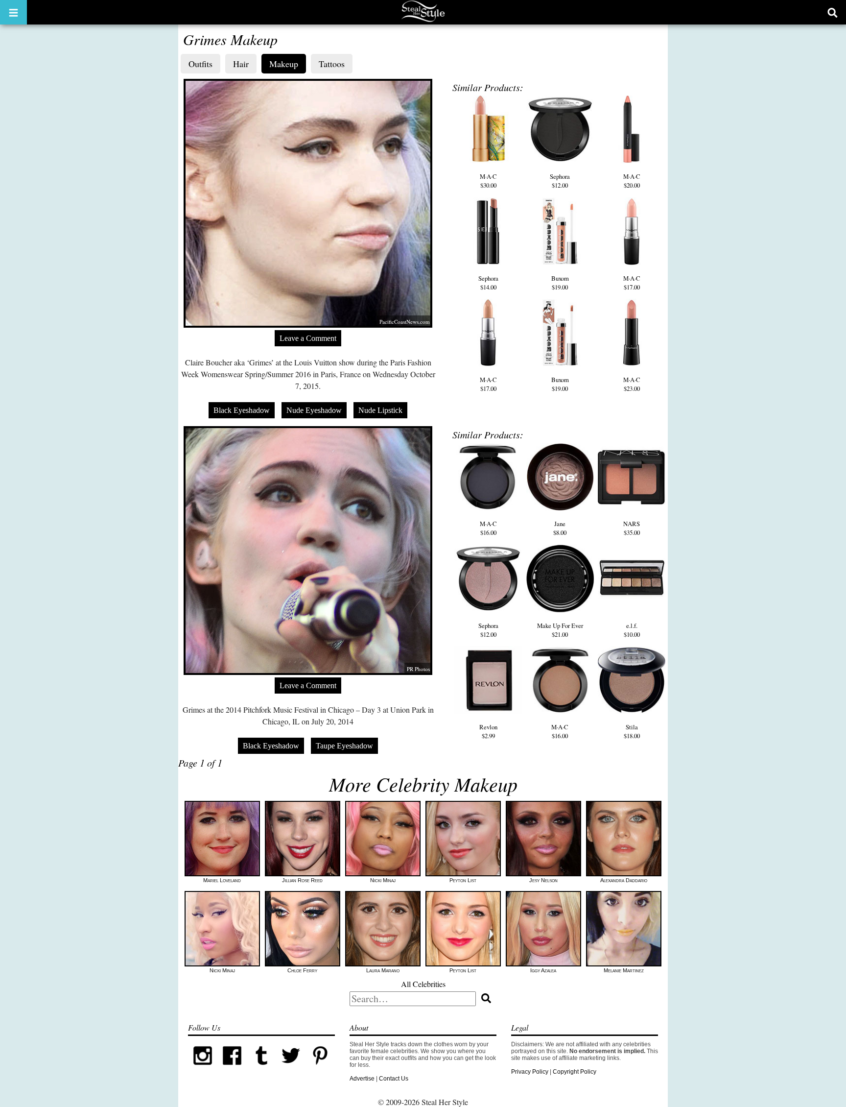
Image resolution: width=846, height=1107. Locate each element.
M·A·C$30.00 (488, 181)
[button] (13, 12)
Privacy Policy (529, 1071)
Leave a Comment (308, 338)
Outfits (200, 64)
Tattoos (332, 64)
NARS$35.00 (631, 528)
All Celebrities (423, 984)
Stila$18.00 (632, 731)
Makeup (283, 64)
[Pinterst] (320, 1068)
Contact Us (393, 1078)
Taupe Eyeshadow (344, 746)
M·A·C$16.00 (488, 528)
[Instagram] (202, 1068)
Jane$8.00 (559, 528)
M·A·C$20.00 (631, 181)
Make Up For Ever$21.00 (560, 630)
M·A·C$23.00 (631, 384)
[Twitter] (291, 1068)
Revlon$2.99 (488, 731)
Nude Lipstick (380, 410)
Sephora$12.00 (560, 181)
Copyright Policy (574, 1071)
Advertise (362, 1078)
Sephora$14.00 (488, 282)
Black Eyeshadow (241, 410)
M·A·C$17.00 (631, 282)
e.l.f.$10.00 (632, 630)
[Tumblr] (261, 1068)
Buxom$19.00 (560, 282)
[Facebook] (232, 1068)
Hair (241, 64)
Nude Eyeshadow (314, 410)
